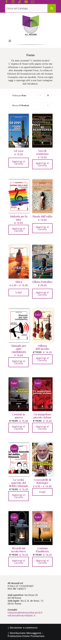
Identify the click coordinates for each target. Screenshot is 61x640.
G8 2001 (18, 150)
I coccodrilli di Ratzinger (42, 481)
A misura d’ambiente (42, 549)
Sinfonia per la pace (18, 218)
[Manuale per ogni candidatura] (18, 325)
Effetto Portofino (42, 281)
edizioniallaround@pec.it (21, 615)
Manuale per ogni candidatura (18, 348)
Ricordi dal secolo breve (18, 549)
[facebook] (6, 1)
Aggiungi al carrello (18, 162)
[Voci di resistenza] (42, 131)
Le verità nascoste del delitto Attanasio (18, 483)
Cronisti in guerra (18, 415)
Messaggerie (33, 633)
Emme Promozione (33, 636)
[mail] (32, 1)
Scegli (18, 292)
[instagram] (13, 1)
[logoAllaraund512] (30, 16)
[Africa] (18, 262)
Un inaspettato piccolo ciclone (42, 415)
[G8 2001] (18, 131)
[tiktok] (19, 1)
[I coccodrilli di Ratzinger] (42, 460)
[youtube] (26, 1)
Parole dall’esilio (42, 216)
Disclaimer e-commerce (24, 627)
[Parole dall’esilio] (42, 196)
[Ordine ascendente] (48, 95)
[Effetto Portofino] (42, 262)
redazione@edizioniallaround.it (25, 612)
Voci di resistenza (42, 152)
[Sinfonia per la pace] (18, 196)
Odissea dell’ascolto (42, 347)
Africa (18, 281)
